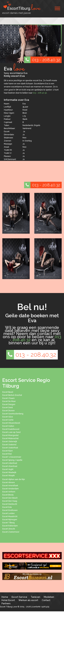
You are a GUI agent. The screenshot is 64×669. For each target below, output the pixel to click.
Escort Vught (7, 469)
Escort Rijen (7, 451)
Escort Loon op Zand (11, 432)
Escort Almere (8, 482)
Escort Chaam (8, 398)
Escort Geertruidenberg (12, 414)
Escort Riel (7, 454)
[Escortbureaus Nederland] (32, 576)
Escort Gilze (7, 417)
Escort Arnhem (8, 492)
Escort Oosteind (9, 445)
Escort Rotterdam (10, 526)
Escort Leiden (8, 513)
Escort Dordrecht (9, 504)
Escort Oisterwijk (9, 441)
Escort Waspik (8, 475)
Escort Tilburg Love (8, 607)
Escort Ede (7, 507)
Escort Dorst (7, 407)
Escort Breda (8, 495)
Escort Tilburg (8, 523)
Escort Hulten (8, 426)
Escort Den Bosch (10, 498)
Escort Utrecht (8, 529)
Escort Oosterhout (10, 448)
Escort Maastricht (9, 516)
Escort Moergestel (10, 435)
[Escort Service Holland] (32, 555)
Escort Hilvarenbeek (11, 423)
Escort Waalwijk (9, 472)
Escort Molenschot (10, 438)
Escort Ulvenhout (9, 466)
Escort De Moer (9, 401)
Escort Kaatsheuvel (10, 429)
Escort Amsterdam (10, 489)
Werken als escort (28, 600)
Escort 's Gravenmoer (11, 457)
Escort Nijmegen (9, 519)
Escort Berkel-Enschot (12, 395)
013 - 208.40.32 (46, 59)
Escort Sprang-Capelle (12, 460)
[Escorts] (32, 566)
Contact (46, 600)
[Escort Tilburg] (25, 7)
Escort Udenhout (9, 463)
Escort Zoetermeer (10, 532)
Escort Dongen (8, 404)
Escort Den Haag (9, 501)
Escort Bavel (7, 392)
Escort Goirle (8, 420)
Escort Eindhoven (10, 510)
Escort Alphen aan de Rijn (13, 479)
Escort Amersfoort (10, 485)
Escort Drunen (8, 411)
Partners (6, 603)
